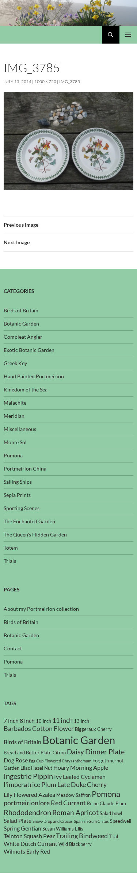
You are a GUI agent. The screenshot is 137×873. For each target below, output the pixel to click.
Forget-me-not (107, 761)
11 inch (62, 720)
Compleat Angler (23, 337)
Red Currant (68, 803)
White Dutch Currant (30, 843)
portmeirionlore (27, 803)
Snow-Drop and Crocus (53, 821)
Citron (59, 752)
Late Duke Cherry (82, 784)
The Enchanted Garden (29, 521)
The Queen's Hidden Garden (35, 534)
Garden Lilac (17, 768)
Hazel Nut (41, 768)
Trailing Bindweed (82, 836)
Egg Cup (36, 760)
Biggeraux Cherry (93, 729)
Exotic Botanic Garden (29, 350)
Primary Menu (128, 35)
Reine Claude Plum (106, 803)
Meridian (14, 416)
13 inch (81, 721)
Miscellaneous (20, 429)
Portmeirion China (25, 468)
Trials (10, 561)
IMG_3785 (69, 81)
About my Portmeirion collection (41, 609)
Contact (13, 648)
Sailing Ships (18, 482)
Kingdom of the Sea (25, 389)
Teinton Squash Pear (29, 836)
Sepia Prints (17, 495)
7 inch (11, 720)
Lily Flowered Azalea (29, 794)
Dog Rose (16, 760)
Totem (11, 548)
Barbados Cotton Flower (39, 728)
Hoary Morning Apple (80, 767)
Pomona (13, 455)
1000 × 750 (45, 81)
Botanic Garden (21, 323)
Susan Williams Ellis (62, 829)
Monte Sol (15, 442)
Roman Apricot (75, 812)
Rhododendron (27, 812)
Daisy (75, 751)
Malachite (15, 403)
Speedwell (120, 821)
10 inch (43, 721)
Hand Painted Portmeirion (34, 376)
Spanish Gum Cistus (91, 821)
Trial (113, 836)
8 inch (27, 720)
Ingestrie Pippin (28, 776)
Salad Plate (17, 820)
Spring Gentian (22, 828)
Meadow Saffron (73, 795)
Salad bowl (111, 813)
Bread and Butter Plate (28, 752)
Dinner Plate (105, 751)
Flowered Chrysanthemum (68, 760)
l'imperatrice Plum (30, 784)
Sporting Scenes (21, 508)
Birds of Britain (21, 310)
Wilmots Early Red (27, 851)
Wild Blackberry (75, 844)
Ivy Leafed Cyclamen (80, 776)
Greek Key (15, 363)
